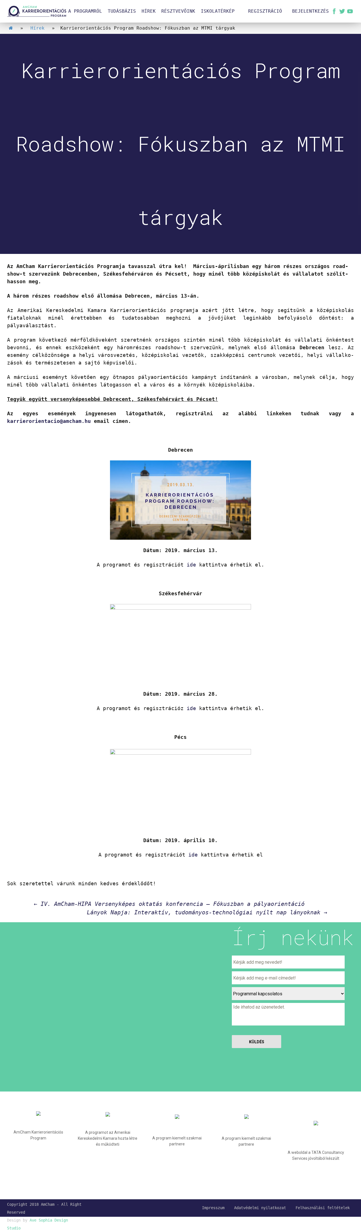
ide (191, 565)
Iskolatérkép (218, 11)
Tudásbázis (122, 11)
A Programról (85, 11)
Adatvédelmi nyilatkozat (260, 1207)
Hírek (149, 11)
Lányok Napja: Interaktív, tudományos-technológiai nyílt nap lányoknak (207, 912)
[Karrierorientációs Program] (36, 11)
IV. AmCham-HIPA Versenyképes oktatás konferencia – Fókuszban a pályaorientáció (169, 904)
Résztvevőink (178, 11)
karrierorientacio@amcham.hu (49, 421)
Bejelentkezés (310, 11)
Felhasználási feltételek (323, 1207)
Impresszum (213, 1207)
